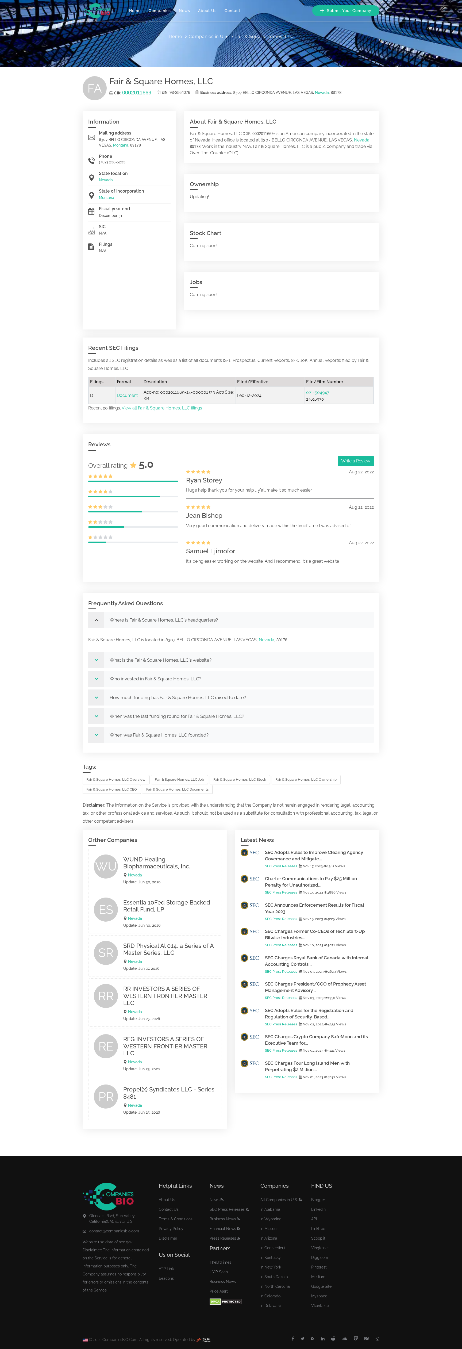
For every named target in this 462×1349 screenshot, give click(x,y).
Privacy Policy (171, 1229)
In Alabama (270, 1209)
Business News (223, 1219)
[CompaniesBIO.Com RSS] (312, 1339)
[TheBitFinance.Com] (203, 1339)
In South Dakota (274, 1277)
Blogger (318, 1200)
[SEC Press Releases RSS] (247, 1209)
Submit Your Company (348, 11)
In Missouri (269, 1229)
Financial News (223, 1229)
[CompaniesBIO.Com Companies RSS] (300, 1200)
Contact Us (169, 1209)
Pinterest (319, 1267)
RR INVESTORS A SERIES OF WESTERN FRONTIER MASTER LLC (165, 995)
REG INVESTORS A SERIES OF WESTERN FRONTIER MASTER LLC (165, 1046)
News (184, 11)
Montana (120, 145)
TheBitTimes (220, 1262)
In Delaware (270, 1306)
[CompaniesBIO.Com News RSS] (222, 1200)
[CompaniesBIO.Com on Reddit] (333, 1339)
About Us (207, 11)
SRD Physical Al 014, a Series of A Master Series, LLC (168, 949)
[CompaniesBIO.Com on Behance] (366, 1339)
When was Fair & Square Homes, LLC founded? (159, 735)
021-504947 (317, 392)
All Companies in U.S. (279, 1200)
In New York (270, 1267)
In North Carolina (275, 1286)
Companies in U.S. (209, 36)
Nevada (322, 92)
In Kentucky (270, 1257)
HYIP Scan (219, 1272)
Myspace (319, 1296)
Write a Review (355, 460)
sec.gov (125, 1242)
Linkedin (318, 1209)
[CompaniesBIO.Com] (96, 10)
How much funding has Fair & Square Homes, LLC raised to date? (178, 697)
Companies (160, 11)
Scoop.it (318, 1238)
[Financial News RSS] (238, 1229)
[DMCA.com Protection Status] (226, 1301)
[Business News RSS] (238, 1219)
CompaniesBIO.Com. (120, 1339)
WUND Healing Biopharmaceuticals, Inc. (156, 863)
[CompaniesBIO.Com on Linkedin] (323, 1339)
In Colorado (270, 1296)
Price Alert (219, 1291)
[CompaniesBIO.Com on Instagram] (377, 1339)
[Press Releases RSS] (238, 1238)
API (314, 1219)
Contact (232, 11)
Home (135, 11)
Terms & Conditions (175, 1219)
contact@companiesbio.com (114, 1231)
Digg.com (319, 1257)
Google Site (321, 1286)
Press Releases (223, 1238)
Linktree (318, 1229)
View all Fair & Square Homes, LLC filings (162, 408)
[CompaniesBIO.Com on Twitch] (356, 1339)
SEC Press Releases (281, 866)
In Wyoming (271, 1219)
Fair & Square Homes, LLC (264, 36)
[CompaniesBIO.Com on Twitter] (303, 1339)
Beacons (166, 1278)
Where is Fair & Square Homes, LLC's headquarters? (164, 620)
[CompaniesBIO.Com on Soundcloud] (344, 1339)
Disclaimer (168, 1238)
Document (127, 395)
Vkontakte (320, 1306)
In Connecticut (273, 1248)
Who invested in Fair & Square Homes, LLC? (155, 678)
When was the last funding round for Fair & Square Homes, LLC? (177, 716)
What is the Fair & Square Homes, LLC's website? (160, 660)
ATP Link (166, 1269)
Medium (318, 1277)
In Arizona (268, 1238)
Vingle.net (320, 1248)
